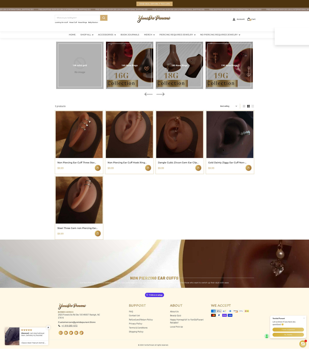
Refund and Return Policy (141, 319)
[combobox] (81, 18)
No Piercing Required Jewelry (219, 35)
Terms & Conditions (138, 327)
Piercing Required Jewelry (176, 35)
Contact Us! (134, 315)
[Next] (160, 94)
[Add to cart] (98, 168)
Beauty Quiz (175, 315)
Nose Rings (82, 22)
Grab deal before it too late (154, 4)
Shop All (86, 35)
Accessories (106, 35)
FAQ (131, 311)
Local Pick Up (176, 327)
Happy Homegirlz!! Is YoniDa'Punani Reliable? (187, 321)
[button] (48, 327)
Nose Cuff (73, 22)
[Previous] (148, 94)
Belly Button (93, 22)
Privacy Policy (135, 323)
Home (72, 35)
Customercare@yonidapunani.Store (76, 322)
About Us (174, 311)
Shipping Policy (136, 331)
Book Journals (130, 35)
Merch (148, 35)
